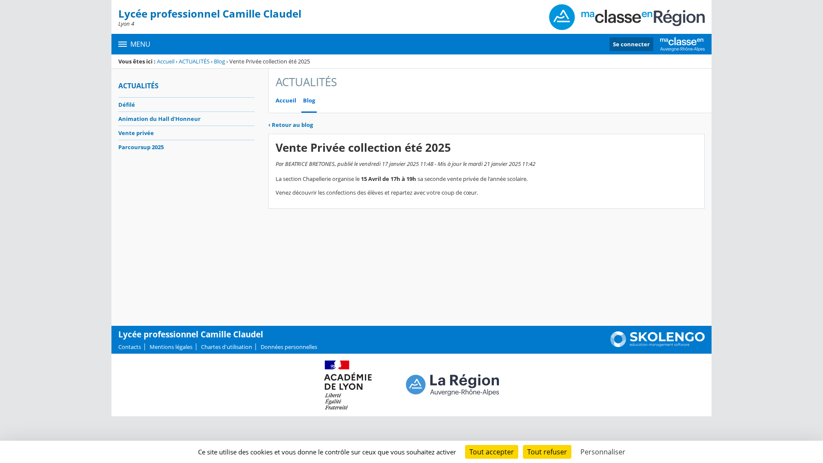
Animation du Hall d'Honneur (159, 119)
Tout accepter (491, 452)
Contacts (129, 346)
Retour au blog (290, 125)
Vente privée (136, 133)
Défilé (126, 104)
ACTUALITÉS (194, 61)
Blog (219, 61)
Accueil (165, 61)
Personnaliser (602, 452)
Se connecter (631, 44)
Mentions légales (171, 346)
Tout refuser (547, 452)
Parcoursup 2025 (141, 147)
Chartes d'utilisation (226, 346)
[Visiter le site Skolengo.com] (657, 345)
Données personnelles (289, 346)
